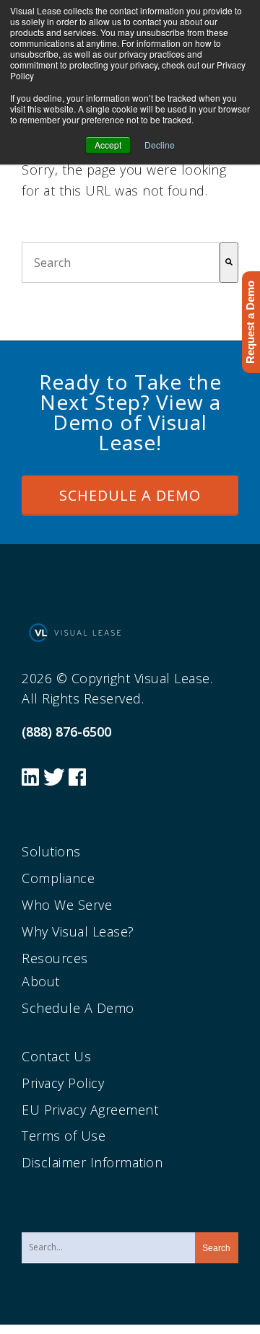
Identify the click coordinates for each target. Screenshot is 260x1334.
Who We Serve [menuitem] (67, 904)
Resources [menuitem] (55, 958)
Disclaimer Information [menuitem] (92, 1162)
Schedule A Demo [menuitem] (78, 1008)
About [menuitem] (41, 981)
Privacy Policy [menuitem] (63, 1083)
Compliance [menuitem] (58, 878)
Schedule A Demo (130, 495)
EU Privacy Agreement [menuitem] (90, 1109)
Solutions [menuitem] (51, 851)
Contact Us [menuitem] (56, 1056)
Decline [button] (159, 145)
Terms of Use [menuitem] (63, 1135)
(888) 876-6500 (66, 731)
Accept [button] (108, 145)
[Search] (229, 262)
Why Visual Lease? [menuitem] (78, 931)
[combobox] (121, 262)
